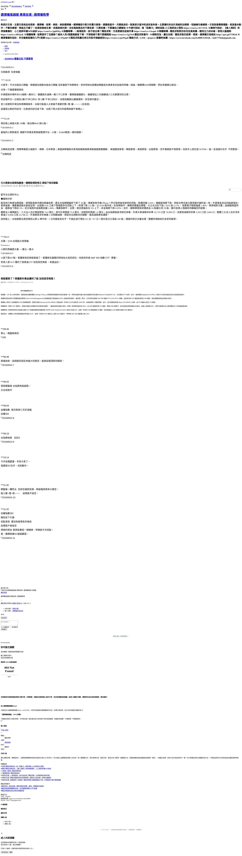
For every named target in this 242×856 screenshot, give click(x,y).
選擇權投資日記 (17, 611)
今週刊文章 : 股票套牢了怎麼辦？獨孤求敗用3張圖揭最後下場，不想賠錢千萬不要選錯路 (31, 780)
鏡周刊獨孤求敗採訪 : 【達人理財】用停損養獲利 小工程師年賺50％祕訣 (26, 768)
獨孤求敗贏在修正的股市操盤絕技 (13, 790)
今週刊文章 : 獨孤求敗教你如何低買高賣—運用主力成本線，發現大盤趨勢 (26, 777)
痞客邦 (14, 603)
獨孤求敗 (4, 592)
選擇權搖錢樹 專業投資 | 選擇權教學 (25, 14)
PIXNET (107, 829)
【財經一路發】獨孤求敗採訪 (11, 771)
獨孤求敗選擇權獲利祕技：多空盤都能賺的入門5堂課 (19, 788)
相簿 (6, 46)
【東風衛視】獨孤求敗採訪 (11, 773)
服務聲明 (139, 829)
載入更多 (4, 618)
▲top (2, 614)
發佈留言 (4, 629)
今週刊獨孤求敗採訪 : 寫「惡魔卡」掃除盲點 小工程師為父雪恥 (23, 766)
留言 (18, 603)
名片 (6, 51)
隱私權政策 (132, 829)
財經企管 (15, 608)
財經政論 (16, 42)
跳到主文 (4, 20)
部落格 (7, 48)
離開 (11, 852)
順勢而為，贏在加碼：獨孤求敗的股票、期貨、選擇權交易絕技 (23, 786)
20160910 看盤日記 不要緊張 (19, 58)
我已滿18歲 (5, 852)
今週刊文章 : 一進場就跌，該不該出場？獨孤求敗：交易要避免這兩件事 (26, 775)
